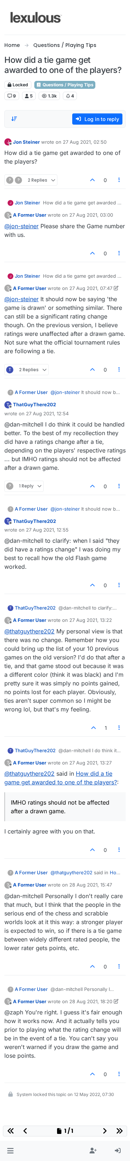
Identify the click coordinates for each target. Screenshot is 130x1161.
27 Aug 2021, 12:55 (47, 530)
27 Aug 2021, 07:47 (90, 288)
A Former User (29, 215)
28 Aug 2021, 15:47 (90, 885)
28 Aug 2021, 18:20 (90, 1001)
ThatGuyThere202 (34, 404)
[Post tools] (119, 180)
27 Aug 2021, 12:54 (47, 413)
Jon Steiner (26, 142)
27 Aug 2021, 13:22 (90, 620)
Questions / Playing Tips (68, 84)
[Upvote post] (92, 180)
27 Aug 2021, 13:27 (90, 763)
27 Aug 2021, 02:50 (85, 142)
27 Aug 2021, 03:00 (91, 215)
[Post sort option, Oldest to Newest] (14, 118)
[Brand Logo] (36, 17)
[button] (10, 1151)
